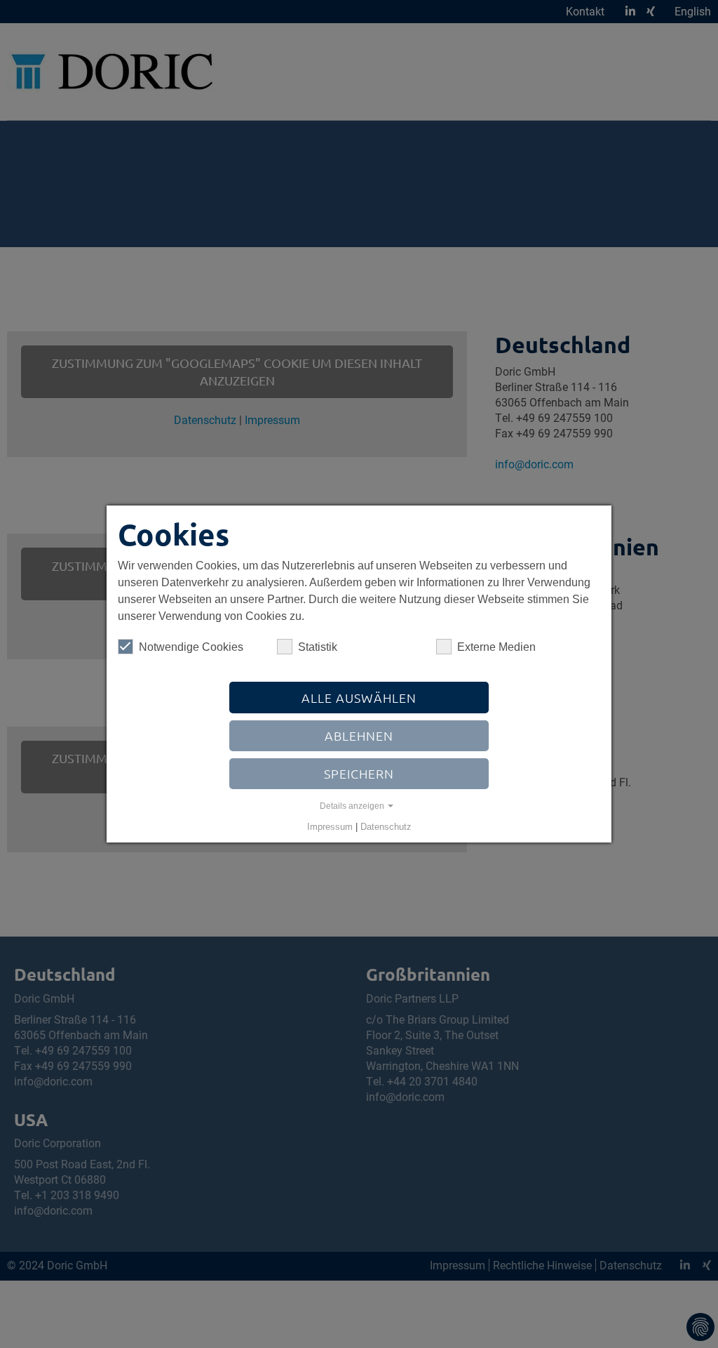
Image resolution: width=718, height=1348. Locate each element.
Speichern (359, 773)
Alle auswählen (359, 697)
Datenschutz (386, 826)
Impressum (330, 826)
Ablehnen (359, 735)
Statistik (317, 647)
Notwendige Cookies (191, 647)
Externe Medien (496, 647)
